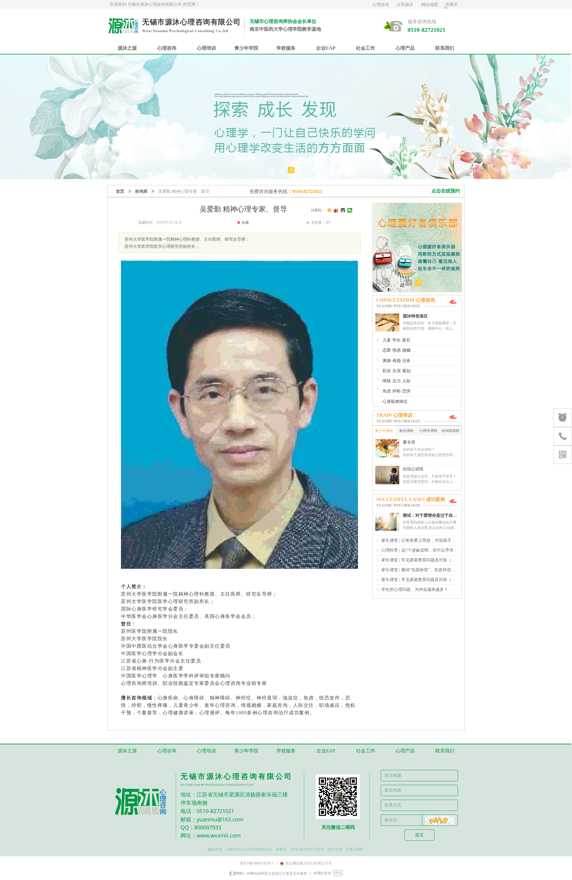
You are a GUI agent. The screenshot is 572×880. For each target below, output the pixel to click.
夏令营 (409, 442)
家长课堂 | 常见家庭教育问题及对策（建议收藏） (419, 560)
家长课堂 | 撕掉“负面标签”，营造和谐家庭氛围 (419, 570)
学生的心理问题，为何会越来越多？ (414, 589)
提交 (419, 835)
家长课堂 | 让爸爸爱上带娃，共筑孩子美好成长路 (419, 540)
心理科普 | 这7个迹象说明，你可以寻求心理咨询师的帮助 (419, 550)
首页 (120, 191)
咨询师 (141, 191)
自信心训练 (413, 469)
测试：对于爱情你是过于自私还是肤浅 (430, 515)
